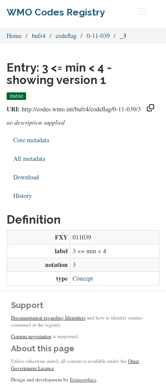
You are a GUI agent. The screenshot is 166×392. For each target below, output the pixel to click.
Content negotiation (31, 336)
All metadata (29, 158)
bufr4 (39, 35)
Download (26, 177)
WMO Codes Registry (56, 12)
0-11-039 (98, 35)
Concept (83, 278)
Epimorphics (83, 379)
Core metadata (31, 140)
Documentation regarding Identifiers (48, 317)
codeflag (66, 35)
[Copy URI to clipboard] (150, 109)
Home (14, 35)
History (22, 195)
